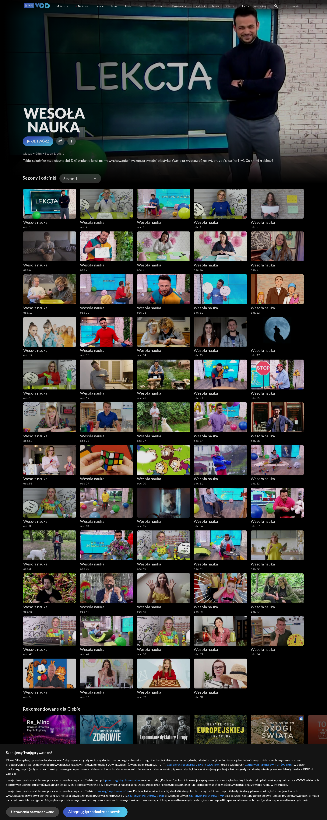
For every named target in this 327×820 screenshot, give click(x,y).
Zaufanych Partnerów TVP (206, 795)
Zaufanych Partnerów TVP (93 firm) (269, 764)
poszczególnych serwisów (122, 780)
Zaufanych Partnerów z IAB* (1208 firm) (194, 764)
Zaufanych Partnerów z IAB (145, 795)
